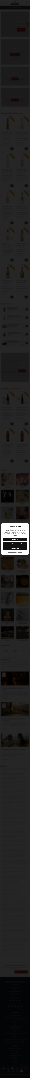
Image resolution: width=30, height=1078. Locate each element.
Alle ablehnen (15, 539)
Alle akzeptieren (15, 548)
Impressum (20, 552)
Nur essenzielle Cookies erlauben (15, 543)
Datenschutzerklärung (12, 552)
